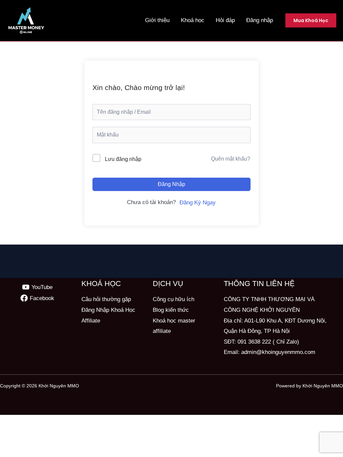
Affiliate (90, 320)
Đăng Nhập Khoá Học (108, 310)
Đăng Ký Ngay (198, 202)
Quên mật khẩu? (230, 159)
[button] (310, 20)
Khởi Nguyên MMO (59, 385)
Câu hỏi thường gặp (106, 299)
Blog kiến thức (171, 310)
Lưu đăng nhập (123, 159)
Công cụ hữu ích (173, 299)
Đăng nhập (171, 184)
